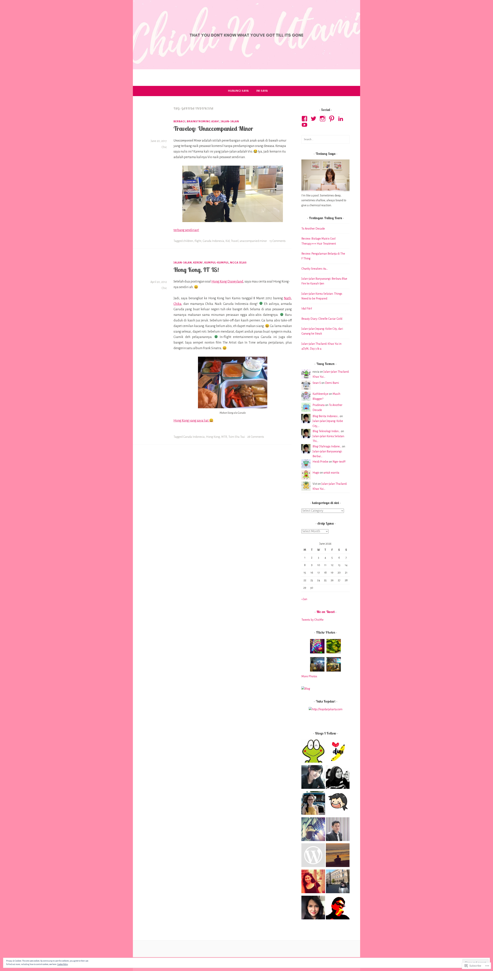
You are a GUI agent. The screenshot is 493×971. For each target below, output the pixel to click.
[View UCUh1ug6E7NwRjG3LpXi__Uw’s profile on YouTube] (305, 125)
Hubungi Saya (238, 90)
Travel (234, 240)
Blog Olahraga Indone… (327, 446)
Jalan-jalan (230, 121)
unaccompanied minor (253, 240)
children (188, 240)
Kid (228, 240)
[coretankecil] (338, 856)
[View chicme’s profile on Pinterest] (332, 119)
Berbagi (179, 121)
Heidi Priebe (320, 461)
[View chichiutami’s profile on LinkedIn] (341, 119)
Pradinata (319, 405)
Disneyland (235, 281)
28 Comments (255, 436)
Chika (177, 304)
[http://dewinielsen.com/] (313, 804)
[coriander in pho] (338, 804)
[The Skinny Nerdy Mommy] (313, 908)
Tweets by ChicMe (312, 619)
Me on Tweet (325, 612)
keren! (198, 262)
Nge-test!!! (339, 461)
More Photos (309, 676)
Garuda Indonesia (213, 240)
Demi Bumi (332, 382)
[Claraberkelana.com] (313, 882)
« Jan (304, 599)
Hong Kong (219, 281)
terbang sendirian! (186, 230)
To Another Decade (313, 228)
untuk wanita (331, 472)
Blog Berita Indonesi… (326, 416)
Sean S (317, 382)
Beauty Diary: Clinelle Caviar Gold (321, 318)
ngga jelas (238, 262)
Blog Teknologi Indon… (326, 431)
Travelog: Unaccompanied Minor (213, 128)
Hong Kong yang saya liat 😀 (193, 420)
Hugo (316, 472)
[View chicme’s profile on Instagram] (323, 119)
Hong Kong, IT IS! (196, 269)
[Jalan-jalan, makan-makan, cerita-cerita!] (338, 882)
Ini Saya (262, 90)
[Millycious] (313, 778)
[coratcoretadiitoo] (313, 830)
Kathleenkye (320, 393)
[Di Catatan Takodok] (313, 751)
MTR (224, 436)
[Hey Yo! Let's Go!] (338, 778)
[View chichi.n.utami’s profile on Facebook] (305, 119)
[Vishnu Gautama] (313, 856)
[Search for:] (325, 139)
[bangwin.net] (338, 908)
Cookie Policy (62, 964)
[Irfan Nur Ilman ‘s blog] (338, 830)
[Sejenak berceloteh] (338, 751)
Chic (164, 147)
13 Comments (277, 240)
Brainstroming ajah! (203, 121)
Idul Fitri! (306, 308)
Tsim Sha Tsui (236, 436)
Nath (287, 298)
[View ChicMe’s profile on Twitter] (314, 119)
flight (198, 240)
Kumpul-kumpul (216, 262)
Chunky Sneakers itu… (314, 268)
